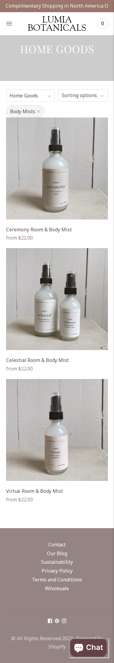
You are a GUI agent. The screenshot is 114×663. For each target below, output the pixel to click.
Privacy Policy (57, 570)
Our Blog (57, 553)
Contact (57, 544)
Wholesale (57, 588)
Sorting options (79, 95)
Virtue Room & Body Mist (34, 491)
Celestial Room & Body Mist (37, 360)
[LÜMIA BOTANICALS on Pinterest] (57, 621)
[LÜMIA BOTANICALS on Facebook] (50, 621)
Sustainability (57, 562)
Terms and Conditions (57, 579)
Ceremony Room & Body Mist (39, 229)
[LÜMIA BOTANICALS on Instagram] (64, 621)
